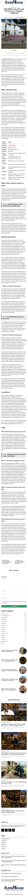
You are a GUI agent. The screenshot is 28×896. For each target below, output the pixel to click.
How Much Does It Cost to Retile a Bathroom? (11, 873)
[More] (22, 53)
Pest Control (4, 780)
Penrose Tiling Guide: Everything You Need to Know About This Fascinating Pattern (12, 880)
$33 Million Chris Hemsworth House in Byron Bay (20, 562)
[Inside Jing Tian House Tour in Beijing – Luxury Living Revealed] (23, 689)
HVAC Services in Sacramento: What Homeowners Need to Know (9, 680)
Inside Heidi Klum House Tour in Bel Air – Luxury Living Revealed (9, 660)
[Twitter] (9, 830)
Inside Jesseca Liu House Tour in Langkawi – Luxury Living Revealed (9, 670)
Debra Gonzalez (9, 17)
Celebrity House (14, 7)
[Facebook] (2, 830)
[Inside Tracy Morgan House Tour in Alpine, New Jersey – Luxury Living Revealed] (14, 712)
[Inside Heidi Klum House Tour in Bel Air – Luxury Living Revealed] (23, 660)
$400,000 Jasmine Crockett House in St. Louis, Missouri (7, 562)
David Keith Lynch (12, 143)
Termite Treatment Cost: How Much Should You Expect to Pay (9, 651)
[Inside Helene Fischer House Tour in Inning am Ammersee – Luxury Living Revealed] (14, 741)
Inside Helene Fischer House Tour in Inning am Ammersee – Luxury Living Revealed (13, 753)
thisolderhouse (6, 422)
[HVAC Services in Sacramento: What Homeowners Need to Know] (23, 680)
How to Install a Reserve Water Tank (9, 876)
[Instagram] (6, 830)
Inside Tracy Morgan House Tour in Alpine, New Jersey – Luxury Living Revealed (13, 724)
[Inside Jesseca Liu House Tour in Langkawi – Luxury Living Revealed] (23, 670)
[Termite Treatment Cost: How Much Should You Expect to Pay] (23, 651)
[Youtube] (13, 830)
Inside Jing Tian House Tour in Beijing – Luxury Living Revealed (8, 689)
